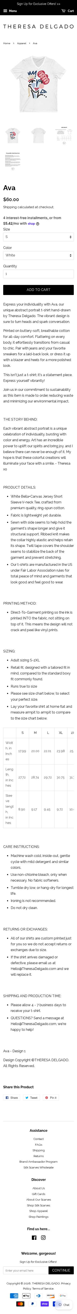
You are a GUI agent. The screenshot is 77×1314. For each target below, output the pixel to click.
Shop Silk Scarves (38, 1205)
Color (7, 248)
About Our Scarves (38, 1199)
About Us (39, 1188)
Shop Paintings (38, 1216)
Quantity (10, 266)
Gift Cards (38, 1194)
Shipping (10, 207)
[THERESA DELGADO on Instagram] (43, 1238)
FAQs (38, 1144)
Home (6, 43)
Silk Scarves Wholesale (38, 1167)
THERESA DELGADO (46, 1283)
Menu (12, 11)
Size (6, 229)
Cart (70, 11)
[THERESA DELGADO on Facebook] (34, 1238)
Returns (39, 1156)
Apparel (21, 43)
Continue (61, 1270)
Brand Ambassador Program (38, 1161)
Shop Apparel (38, 1211)
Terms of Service (42, 1288)
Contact (38, 1139)
